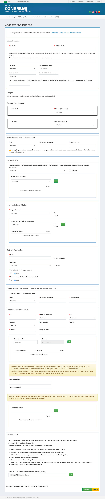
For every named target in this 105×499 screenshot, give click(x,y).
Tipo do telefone (19, 339)
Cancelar (95, 489)
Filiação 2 (14, 122)
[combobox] (22, 68)
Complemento (44, 330)
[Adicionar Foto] (71, 474)
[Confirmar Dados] (56, 181)
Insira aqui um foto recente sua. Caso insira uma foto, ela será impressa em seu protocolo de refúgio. (43, 440)
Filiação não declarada (17, 103)
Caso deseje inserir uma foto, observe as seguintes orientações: (30, 445)
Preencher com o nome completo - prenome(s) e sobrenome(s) (30, 58)
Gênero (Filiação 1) (61, 109)
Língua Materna (15, 210)
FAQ (57, 17)
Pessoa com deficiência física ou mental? (23, 277)
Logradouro (43, 322)
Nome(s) (12, 46)
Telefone (44, 339)
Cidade (12, 322)
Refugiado (23, 17)
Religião (12, 262)
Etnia (11, 255)
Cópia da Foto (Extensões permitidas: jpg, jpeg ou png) (27, 472)
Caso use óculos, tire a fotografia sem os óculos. (27, 460)
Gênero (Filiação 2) (60, 122)
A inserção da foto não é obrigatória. (21, 443)
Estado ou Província (46, 142)
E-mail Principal (14, 379)
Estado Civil (13, 73)
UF (70, 314)
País (11, 142)
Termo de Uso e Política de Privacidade (66, 32)
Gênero (12, 65)
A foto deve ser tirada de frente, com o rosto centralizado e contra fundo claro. (38, 450)
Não (17, 273)
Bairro (71, 322)
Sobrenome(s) (59, 46)
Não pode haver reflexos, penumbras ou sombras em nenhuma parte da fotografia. (39, 455)
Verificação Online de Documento (42, 17)
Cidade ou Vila (74, 142)
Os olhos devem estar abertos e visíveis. (24, 457)
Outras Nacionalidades (18, 176)
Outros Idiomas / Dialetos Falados (22, 221)
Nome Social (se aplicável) (18, 53)
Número (12, 330)
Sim (12, 273)
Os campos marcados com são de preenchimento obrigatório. (27, 486)
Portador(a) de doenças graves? (20, 270)
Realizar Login (12, 17)
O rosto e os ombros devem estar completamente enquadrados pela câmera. (37, 452)
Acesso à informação (23, 1)
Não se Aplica (60, 258)
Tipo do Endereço (45, 314)
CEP (10, 314)
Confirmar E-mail (15, 387)
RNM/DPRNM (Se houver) (47, 73)
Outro (56, 215)
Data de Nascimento (46, 65)
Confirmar (88, 489)
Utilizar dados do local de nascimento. (23, 293)
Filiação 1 (14, 109)
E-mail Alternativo (17, 408)
